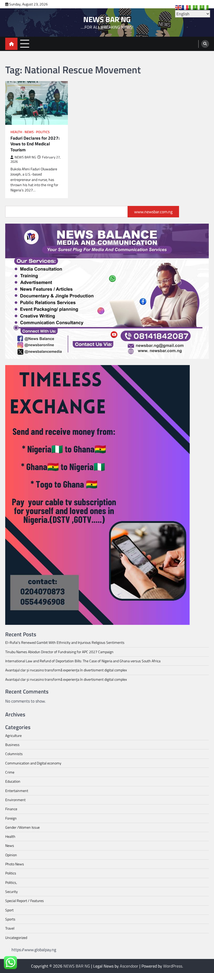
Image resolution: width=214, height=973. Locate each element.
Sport (9, 910)
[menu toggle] (24, 43)
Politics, (11, 882)
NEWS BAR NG (107, 19)
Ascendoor (129, 966)
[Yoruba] (205, 7)
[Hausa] (192, 7)
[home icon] (11, 44)
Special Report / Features (24, 900)
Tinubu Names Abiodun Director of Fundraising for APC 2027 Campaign (59, 651)
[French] (185, 7)
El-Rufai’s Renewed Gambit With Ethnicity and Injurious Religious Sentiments (64, 642)
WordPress (172, 966)
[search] (205, 44)
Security (11, 891)
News (29, 132)
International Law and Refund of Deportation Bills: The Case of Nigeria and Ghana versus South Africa (82, 661)
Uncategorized (16, 937)
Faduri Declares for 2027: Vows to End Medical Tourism (35, 144)
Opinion (11, 855)
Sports (10, 919)
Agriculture (13, 735)
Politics (43, 132)
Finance (11, 809)
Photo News (14, 864)
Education (12, 781)
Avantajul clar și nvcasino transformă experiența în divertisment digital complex (66, 670)
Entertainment (16, 790)
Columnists (14, 753)
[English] (178, 7)
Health (16, 132)
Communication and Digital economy (33, 763)
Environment (15, 799)
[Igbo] (198, 7)
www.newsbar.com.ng (153, 212)
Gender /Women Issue (22, 827)
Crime (9, 772)
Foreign (11, 818)
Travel (9, 928)
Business (12, 744)
